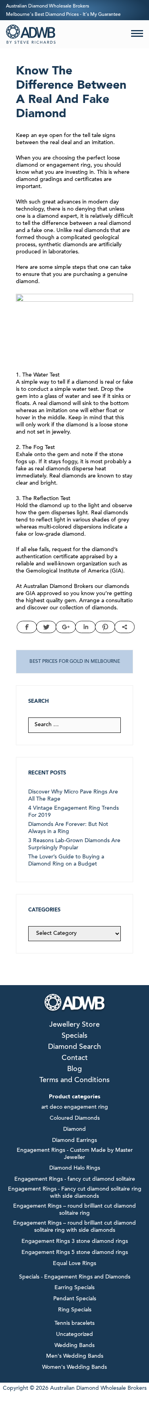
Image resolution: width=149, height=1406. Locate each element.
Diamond (74, 1129)
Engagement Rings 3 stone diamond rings (74, 1241)
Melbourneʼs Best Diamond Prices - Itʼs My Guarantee (63, 14)
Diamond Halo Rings (74, 1168)
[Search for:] (74, 725)
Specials (74, 1036)
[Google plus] (66, 627)
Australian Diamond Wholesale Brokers (47, 6)
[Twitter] (46, 627)
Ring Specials (74, 1310)
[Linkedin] (85, 627)
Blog (74, 1069)
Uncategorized (74, 1335)
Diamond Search (74, 1047)
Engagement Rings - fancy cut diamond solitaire (74, 1179)
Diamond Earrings (74, 1140)
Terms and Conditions (74, 1080)
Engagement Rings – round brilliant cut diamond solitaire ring (74, 1210)
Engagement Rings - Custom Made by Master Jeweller (75, 1154)
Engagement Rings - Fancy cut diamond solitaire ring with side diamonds (74, 1193)
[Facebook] (27, 627)
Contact (75, 1058)
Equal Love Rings (74, 1264)
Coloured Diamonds (75, 1118)
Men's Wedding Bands (74, 1356)
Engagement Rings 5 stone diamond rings (74, 1253)
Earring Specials (74, 1288)
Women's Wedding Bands (74, 1367)
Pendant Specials (74, 1299)
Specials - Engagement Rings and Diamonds (74, 1277)
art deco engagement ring (74, 1107)
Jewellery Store (74, 1025)
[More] (124, 627)
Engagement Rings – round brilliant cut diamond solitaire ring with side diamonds (74, 1227)
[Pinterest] (105, 627)
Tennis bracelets (74, 1323)
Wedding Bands (74, 1346)
